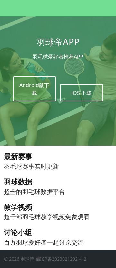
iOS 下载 (82, 92)
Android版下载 (34, 89)
